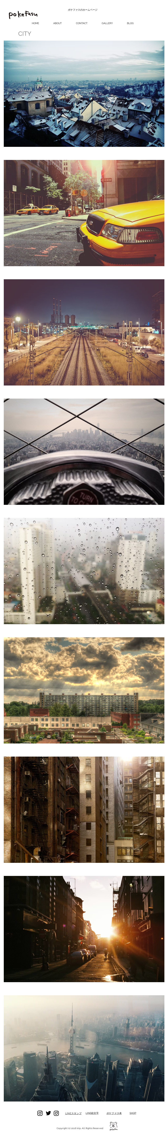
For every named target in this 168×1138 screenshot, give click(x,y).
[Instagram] (39, 1113)
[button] (107, 23)
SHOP (133, 1113)
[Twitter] (48, 1113)
